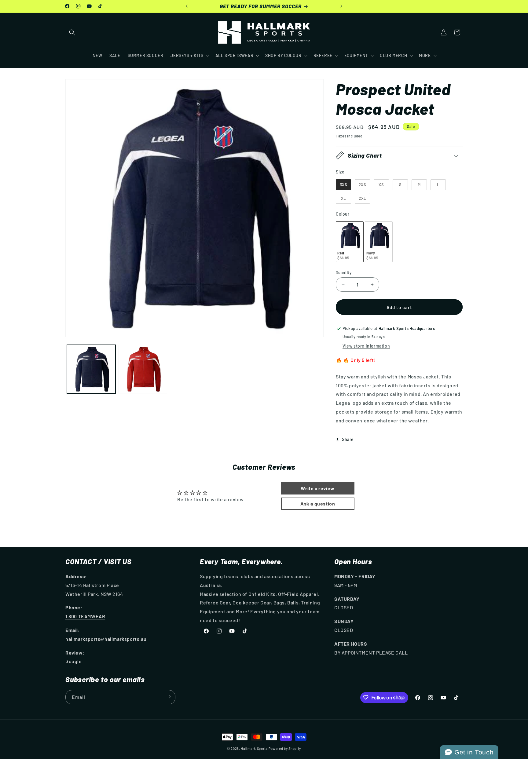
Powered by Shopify (285, 748)
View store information (366, 345)
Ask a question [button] (317, 503)
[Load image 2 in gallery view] (143, 369)
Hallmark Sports (254, 748)
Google (73, 661)
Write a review (317, 488)
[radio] (343, 184)
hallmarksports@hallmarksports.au (105, 638)
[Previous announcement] (186, 6)
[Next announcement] (341, 6)
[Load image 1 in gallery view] (91, 369)
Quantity (343, 272)
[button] (72, 32)
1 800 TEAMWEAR (85, 616)
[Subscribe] (168, 697)
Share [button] (348, 439)
